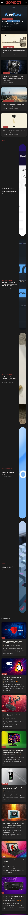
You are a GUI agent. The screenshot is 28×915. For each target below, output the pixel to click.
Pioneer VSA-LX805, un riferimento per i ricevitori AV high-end (13, 897)
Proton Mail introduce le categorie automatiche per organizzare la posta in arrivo (9, 190)
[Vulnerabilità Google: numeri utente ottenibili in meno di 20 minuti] (14, 630)
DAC (3, 892)
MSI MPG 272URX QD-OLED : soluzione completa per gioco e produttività (13, 751)
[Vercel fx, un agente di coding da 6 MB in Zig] (14, 41)
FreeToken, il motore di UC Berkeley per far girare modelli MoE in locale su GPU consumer (13, 24)
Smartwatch (4, 783)
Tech (3, 637)
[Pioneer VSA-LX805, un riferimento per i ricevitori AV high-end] (14, 885)
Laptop (3, 856)
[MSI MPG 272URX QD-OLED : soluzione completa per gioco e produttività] (14, 739)
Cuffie (3, 710)
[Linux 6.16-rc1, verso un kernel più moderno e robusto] (14, 666)
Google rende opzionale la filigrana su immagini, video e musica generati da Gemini (9, 378)
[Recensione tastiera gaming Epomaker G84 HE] (22, 567)
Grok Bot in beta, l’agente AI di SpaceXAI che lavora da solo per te (9, 472)
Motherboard (6, 73)
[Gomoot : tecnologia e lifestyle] (13, 2)
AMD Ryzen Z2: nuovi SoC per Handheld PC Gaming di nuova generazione (13, 824)
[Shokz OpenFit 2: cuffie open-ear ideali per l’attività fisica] (14, 703)
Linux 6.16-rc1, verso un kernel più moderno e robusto (12, 678)
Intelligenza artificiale (8, 47)
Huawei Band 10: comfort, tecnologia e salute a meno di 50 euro (13, 787)
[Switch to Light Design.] (26, 2)
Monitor (4, 747)
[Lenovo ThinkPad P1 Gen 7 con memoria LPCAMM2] (14, 849)
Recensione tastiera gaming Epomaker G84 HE (8, 566)
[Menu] (2, 2)
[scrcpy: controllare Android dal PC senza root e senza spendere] (14, 120)
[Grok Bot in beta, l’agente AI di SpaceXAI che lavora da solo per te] (22, 472)
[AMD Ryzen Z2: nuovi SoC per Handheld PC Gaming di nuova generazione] (14, 812)
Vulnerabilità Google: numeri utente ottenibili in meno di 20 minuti (12, 642)
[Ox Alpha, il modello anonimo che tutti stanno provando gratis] (14, 94)
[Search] (23, 2)
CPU (3, 820)
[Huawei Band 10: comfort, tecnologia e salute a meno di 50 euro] (14, 776)
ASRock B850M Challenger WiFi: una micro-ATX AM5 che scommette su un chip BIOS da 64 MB (13, 78)
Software (5, 126)
